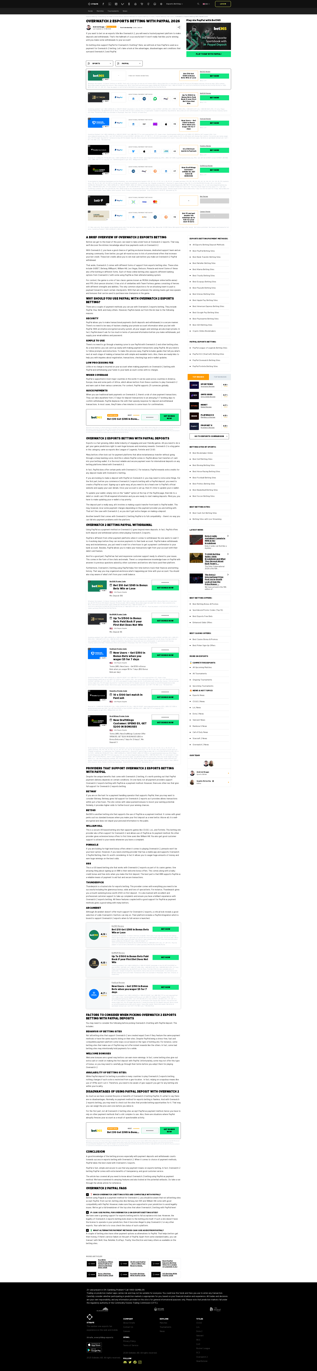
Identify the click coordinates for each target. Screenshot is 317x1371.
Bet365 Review (205, 72)
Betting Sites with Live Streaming (207, 519)
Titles (199, 1319)
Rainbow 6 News (200, 726)
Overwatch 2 (202, 1357)
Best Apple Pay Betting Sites (205, 300)
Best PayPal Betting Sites (204, 251)
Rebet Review (206, 407)
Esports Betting (91, 16)
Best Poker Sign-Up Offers (204, 645)
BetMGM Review (205, 93)
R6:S (198, 1340)
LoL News (197, 707)
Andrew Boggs (99, 27)
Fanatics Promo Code (118, 691)
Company (128, 1319)
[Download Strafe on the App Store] (94, 1344)
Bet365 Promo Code (118, 581)
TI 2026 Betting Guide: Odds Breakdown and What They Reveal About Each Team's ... (215, 559)
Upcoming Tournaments (203, 686)
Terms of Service (130, 1345)
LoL (198, 1327)
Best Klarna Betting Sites (203, 269)
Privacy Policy (129, 1341)
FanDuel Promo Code (118, 649)
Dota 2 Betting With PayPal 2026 (105, 1275)
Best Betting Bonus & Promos (205, 604)
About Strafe (129, 1323)
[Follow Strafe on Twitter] (129, 1362)
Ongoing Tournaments (202, 680)
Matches (100, 11)
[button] (198, 4)
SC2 (198, 1352)
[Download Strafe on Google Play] (94, 1350)
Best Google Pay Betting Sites (206, 312)
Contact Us (128, 1327)
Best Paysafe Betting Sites (204, 288)
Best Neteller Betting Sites (204, 263)
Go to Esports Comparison (209, 436)
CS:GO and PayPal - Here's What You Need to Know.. (137, 1264)
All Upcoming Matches (202, 667)
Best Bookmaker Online (203, 453)
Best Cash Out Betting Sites (205, 513)
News (125, 11)
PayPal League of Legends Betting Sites (210, 348)
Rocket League (203, 1348)
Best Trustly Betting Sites (204, 275)
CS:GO (199, 1323)
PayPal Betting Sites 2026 (165, 16)
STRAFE (90, 1322)
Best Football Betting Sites (204, 478)
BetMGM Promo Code (118, 614)
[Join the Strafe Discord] (125, 1362)
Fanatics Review (205, 146)
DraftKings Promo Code (119, 716)
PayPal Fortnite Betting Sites (205, 366)
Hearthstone (201, 1361)
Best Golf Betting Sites (202, 459)
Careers (126, 1331)
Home (90, 11)
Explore (164, 1319)
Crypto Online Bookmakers (204, 331)
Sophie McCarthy (204, 781)
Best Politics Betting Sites (204, 484)
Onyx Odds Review (208, 397)
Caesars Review (205, 212)
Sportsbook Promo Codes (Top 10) (208, 610)
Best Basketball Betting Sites (205, 490)
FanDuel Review (205, 119)
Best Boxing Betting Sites (204, 465)
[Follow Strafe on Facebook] (134, 1362)
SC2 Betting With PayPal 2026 (169, 1275)
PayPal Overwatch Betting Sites (206, 360)
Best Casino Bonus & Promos (205, 639)
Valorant (200, 1335)
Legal (126, 1337)
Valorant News (199, 720)
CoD (198, 1344)
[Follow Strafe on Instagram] (139, 1362)
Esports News (199, 695)
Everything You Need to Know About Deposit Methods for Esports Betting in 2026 (126, 16)
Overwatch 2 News (201, 745)
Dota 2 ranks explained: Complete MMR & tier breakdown (215, 539)
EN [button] (206, 4)
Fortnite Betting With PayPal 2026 (137, 1275)
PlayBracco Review (208, 417)
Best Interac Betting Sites (204, 294)
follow (127, 1358)
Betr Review (204, 196)
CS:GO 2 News (199, 701)
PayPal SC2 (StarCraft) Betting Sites (208, 354)
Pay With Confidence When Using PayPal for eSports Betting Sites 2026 (105, 1263)
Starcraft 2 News (200, 738)
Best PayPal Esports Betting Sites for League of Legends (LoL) (169, 1264)
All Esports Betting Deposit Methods (208, 245)
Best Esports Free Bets (203, 616)
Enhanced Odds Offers (202, 622)
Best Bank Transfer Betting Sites (207, 257)
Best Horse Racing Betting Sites (206, 471)
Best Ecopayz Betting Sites (204, 282)
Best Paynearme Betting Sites (206, 319)
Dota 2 (199, 1331)
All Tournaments (200, 673)
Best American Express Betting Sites (208, 306)
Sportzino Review (207, 386)
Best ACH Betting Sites (202, 325)
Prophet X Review (207, 427)
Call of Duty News (200, 732)
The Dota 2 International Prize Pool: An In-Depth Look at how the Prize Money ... (214, 579)
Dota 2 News (198, 714)
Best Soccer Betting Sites (204, 496)
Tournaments (113, 11)
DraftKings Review (206, 166)
